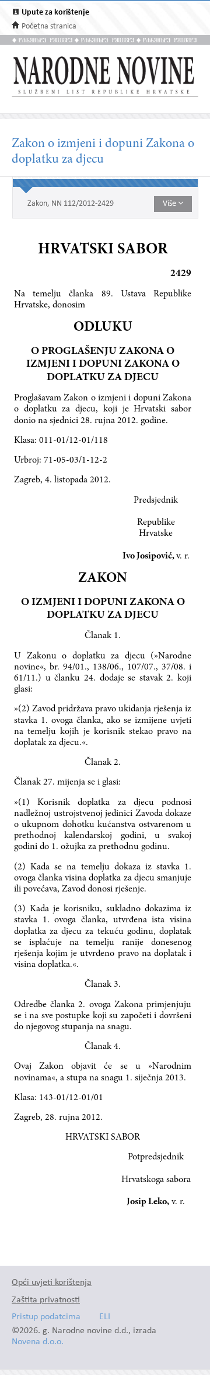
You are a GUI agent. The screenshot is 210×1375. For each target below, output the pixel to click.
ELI (104, 1317)
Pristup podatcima (46, 1317)
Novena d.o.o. (38, 1342)
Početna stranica (49, 26)
